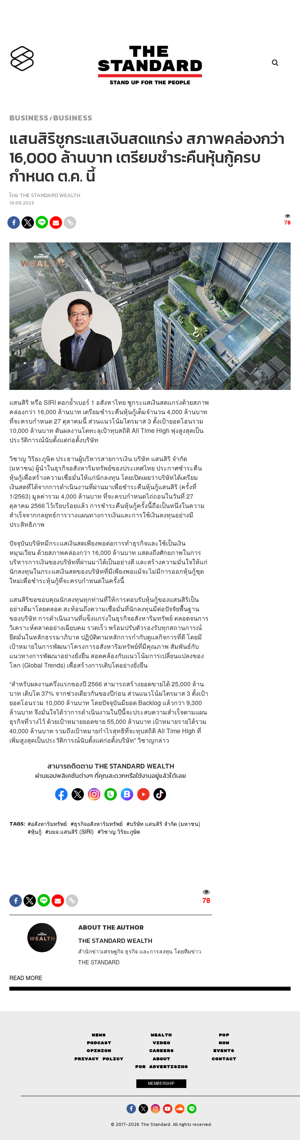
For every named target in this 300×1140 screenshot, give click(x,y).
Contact (224, 1059)
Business (28, 118)
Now (224, 1043)
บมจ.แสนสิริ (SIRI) (71, 831)
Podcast (99, 1043)
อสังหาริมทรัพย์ (49, 824)
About (161, 1059)
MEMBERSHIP (161, 1083)
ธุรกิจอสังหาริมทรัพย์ (98, 824)
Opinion (99, 1050)
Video (161, 1043)
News (99, 1035)
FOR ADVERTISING (161, 1067)
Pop (224, 1035)
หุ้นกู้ (36, 831)
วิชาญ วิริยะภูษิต (120, 831)
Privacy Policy (98, 1059)
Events (223, 1050)
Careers (161, 1050)
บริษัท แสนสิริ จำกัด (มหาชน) (165, 824)
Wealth (161, 1035)
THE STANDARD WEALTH (50, 195)
